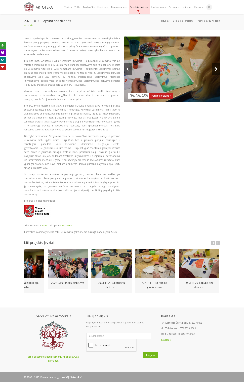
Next (216, 69)
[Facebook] (217, 7)
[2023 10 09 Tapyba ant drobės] (172, 69)
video (45, 225)
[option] (68, 269)
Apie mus (187, 7)
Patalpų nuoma (158, 7)
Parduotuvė (174, 7)
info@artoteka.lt (186, 333)
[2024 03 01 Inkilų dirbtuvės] (68, 263)
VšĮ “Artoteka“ (74, 377)
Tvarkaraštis (88, 7)
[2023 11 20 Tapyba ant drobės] (199, 263)
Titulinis (68, 7)
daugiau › (166, 339)
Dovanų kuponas (119, 7)
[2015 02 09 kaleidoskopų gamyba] (24, 263)
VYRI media (66, 225)
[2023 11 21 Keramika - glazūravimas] (155, 263)
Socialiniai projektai (139, 7)
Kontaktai (198, 7)
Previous (128, 69)
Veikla (77, 7)
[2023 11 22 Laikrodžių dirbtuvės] (111, 263)
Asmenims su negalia (209, 20)
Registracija (102, 7)
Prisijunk (150, 355)
